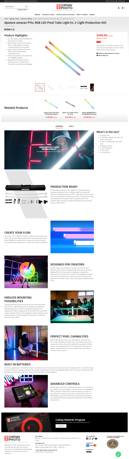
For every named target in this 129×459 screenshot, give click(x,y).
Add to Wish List (103, 55)
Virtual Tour (75, 438)
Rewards (56, 438)
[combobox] (14, 6)
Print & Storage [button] (82, 14)
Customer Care (121, 1)
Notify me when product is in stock (108, 53)
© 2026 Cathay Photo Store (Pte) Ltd (46, 450)
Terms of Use (39, 452)
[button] (40, 87)
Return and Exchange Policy (43, 447)
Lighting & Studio (14, 19)
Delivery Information (51, 445)
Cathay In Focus (47, 438)
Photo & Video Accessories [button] (65, 14)
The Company (39, 436)
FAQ (55, 447)
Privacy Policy (49, 452)
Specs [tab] (71, 126)
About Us (38, 438)
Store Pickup (39, 445)
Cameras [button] (37, 14)
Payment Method (64, 445)
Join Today (61, 426)
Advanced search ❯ (22, 9)
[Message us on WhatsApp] (118, 456)
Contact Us (61, 447)
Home (6, 19)
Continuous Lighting (26, 19)
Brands (92, 14)
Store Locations (111, 1)
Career (37, 440)
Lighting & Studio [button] (48, 14)
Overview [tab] (59, 126)
